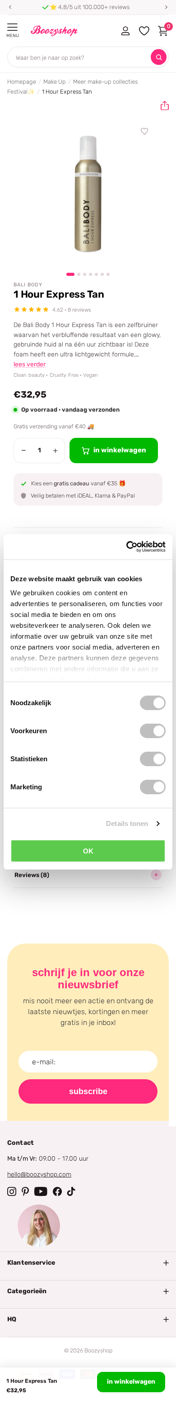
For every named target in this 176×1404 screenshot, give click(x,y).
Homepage (21, 81)
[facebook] (57, 1191)
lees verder (30, 364)
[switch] (153, 730)
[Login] (125, 30)
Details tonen (127, 823)
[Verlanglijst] (145, 131)
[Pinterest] (25, 1191)
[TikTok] (71, 1191)
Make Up (54, 81)
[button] (10, 7)
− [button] (23, 450)
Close (88, 1263)
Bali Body (28, 285)
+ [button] (55, 450)
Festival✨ (21, 91)
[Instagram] (11, 1191)
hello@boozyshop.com (39, 1174)
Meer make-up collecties (105, 81)
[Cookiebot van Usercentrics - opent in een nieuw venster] (127, 547)
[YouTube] (40, 1191)
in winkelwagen (131, 1381)
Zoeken (159, 57)
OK (88, 850)
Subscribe (88, 1091)
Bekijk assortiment (12, 27)
